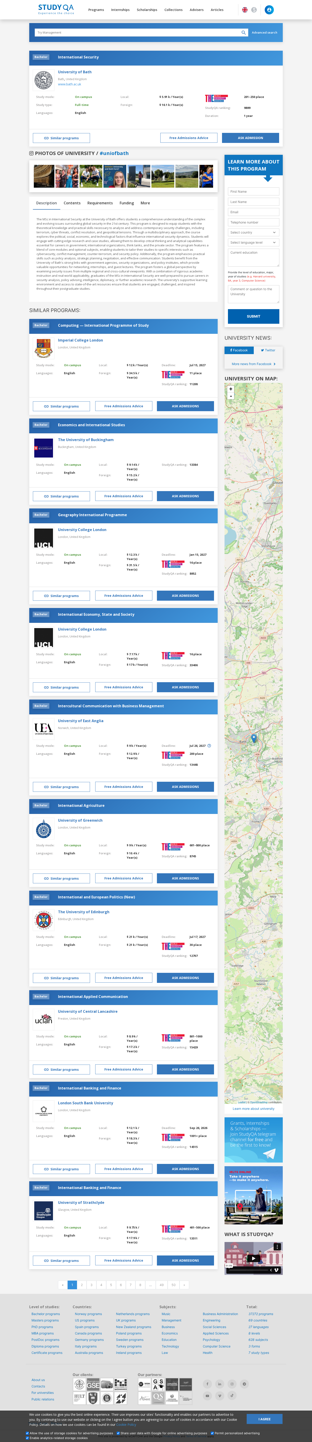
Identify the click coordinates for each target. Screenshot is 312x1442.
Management (171, 1320)
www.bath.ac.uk (69, 84)
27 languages (259, 1327)
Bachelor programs (46, 1314)
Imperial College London (80, 340)
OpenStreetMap (259, 1102)
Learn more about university (254, 1108)
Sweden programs (129, 1340)
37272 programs (261, 1314)
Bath (61, 79)
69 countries (258, 1320)
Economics (170, 1333)
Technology (170, 1346)
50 (174, 1285)
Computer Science (216, 1346)
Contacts (38, 1386)
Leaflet (242, 1102)
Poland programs (129, 1333)
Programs (96, 10)
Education (169, 1340)
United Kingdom (76, 79)
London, (63, 347)
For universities (43, 1393)
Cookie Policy (126, 1424)
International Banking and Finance (89, 1088)
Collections (173, 10)
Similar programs (64, 138)
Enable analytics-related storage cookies (59, 1438)
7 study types (259, 1353)
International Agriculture (81, 805)
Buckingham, (66, 447)
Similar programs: (54, 310)
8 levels (254, 1333)
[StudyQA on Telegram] (244, 1384)
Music (166, 1314)
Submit (253, 316)
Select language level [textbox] (246, 242)
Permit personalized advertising (237, 1433)
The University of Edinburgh (83, 911)
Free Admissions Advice (188, 138)
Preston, (63, 1019)
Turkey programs (129, 1346)
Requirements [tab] (100, 202)
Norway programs (88, 1314)
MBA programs (43, 1333)
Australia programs (89, 1353)
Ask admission (250, 138)
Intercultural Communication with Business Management (111, 705)
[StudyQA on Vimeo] (219, 1395)
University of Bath (75, 71)
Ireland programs (129, 1353)
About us (38, 1380)
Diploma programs (45, 1346)
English (80, 113)
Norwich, (64, 728)
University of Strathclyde (81, 1202)
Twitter (269, 350)
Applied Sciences (216, 1333)
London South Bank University (85, 1102)
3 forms (254, 1346)
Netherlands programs (133, 1314)
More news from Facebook (252, 364)
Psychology (211, 1340)
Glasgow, (64, 1210)
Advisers (197, 10)
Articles (217, 10)
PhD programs (42, 1327)
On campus (83, 97)
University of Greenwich (80, 820)
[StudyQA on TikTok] (232, 1395)
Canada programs (88, 1333)
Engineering (211, 1320)
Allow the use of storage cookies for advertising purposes (71, 1433)
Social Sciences (214, 1327)
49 (162, 1285)
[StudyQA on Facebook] (207, 1384)
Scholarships (147, 10)
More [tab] (145, 202)
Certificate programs (47, 1353)
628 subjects (258, 1340)
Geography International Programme (92, 514)
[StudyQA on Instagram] (232, 1384)
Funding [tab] (127, 202)
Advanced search (264, 32)
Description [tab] (46, 202)
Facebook (240, 350)
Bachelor (41, 57)
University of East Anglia (80, 720)
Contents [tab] (72, 202)
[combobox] (253, 232)
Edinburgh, (65, 919)
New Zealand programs (133, 1327)
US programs (85, 1320)
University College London (82, 529)
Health (207, 1353)
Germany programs (89, 1340)
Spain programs (87, 1327)
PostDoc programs (45, 1340)
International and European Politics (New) (96, 897)
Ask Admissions (185, 406)
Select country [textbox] (241, 232)
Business (168, 1327)
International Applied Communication (93, 996)
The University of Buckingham (86, 439)
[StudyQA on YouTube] (207, 1395)
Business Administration (220, 1314)
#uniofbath (114, 153)
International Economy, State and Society (96, 614)
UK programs (126, 1320)
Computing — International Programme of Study (103, 325)
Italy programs (86, 1346)
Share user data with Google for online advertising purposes (164, 1433)
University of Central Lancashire (88, 1011)
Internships (120, 10)
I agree (265, 1419)
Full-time (82, 105)
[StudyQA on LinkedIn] (219, 1384)
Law (165, 1353)
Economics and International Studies (91, 424)
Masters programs (45, 1320)
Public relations (43, 1399)
